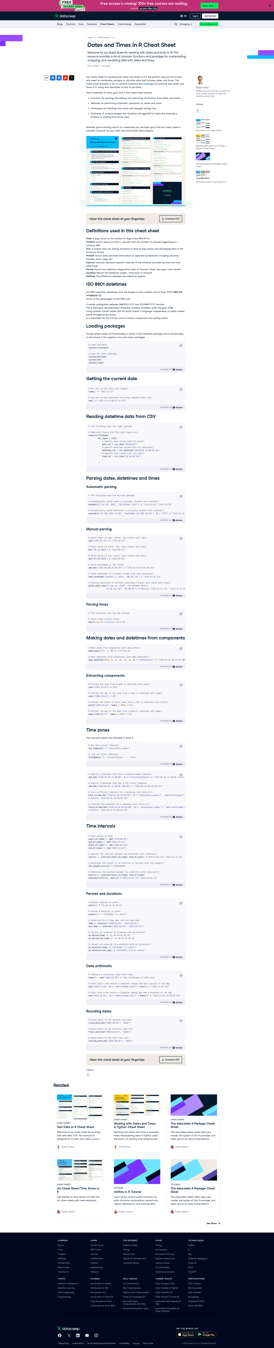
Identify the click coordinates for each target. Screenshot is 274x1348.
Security (136, 1343)
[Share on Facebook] (59, 77)
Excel (190, 1267)
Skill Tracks (95, 1250)
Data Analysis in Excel (101, 1301)
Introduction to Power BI (101, 1297)
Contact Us (63, 1272)
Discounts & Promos (165, 1254)
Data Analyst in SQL (165, 1283)
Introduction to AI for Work (102, 1306)
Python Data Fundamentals (136, 1292)
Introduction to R (98, 1292)
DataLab (94, 1272)
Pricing (126, 1250)
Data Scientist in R (164, 1292)
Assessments (96, 1267)
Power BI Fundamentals (134, 1297)
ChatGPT (192, 1272)
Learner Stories (163, 1263)
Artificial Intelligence (197, 1258)
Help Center (63, 1267)
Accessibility (124, 1343)
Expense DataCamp (165, 1258)
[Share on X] (71, 77)
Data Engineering (66, 1292)
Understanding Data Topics (136, 1308)
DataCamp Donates (165, 1272)
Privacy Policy (63, 1343)
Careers (62, 1254)
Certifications (96, 1258)
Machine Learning (66, 1288)
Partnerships (64, 1263)
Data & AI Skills (130, 1245)
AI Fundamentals (131, 1283)
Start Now (208, 5)
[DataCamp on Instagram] (96, 1336)
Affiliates (62, 1258)
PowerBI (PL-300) (196, 1301)
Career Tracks (97, 1245)
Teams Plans (129, 1254)
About (61, 1245)
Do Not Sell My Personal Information (101, 1343)
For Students (161, 1250)
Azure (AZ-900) (195, 1306)
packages (149, 83)
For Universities (163, 1267)
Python (191, 1245)
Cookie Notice (78, 1343)
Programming (64, 1297)
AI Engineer (193, 1297)
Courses (94, 1254)
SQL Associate (195, 1288)
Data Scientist (194, 1292)
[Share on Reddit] (65, 77)
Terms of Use (148, 1343)
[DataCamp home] (78, 1328)
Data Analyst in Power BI (167, 1297)
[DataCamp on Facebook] (59, 1336)
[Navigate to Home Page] (66, 16)
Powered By (166, 369)
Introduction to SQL (99, 1288)
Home (90, 37)
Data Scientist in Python (167, 1288)
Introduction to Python (100, 1283)
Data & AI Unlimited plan (134, 1258)
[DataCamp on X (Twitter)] (68, 1336)
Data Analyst (194, 1283)
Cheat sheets (103, 37)
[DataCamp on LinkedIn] (78, 1336)
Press (60, 1250)
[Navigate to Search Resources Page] (176, 24)
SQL (190, 1254)
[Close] (270, 6)
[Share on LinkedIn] (52, 77)
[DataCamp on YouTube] (87, 1336)
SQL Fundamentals (132, 1288)
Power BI (192, 1263)
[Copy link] (46, 77)
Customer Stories (131, 1263)
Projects (94, 1263)
